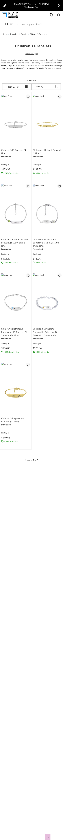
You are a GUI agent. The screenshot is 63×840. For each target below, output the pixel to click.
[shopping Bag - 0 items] (59, 16)
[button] (59, 5)
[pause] (4, 5)
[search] (6, 24)
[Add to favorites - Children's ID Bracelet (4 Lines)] (28, 96)
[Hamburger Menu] (4, 15)
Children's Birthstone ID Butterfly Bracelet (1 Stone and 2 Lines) (46, 242)
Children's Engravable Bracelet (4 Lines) (12, 420)
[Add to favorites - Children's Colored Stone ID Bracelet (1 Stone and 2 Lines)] (28, 186)
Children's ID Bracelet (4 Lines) (13, 152)
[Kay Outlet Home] (13, 15)
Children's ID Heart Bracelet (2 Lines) (47, 152)
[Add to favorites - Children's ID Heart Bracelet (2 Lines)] (59, 96)
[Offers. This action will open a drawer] (51, 15)
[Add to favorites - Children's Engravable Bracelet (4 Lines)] (28, 365)
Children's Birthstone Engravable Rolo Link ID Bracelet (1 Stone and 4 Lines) (45, 332)
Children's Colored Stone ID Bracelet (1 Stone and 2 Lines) (15, 242)
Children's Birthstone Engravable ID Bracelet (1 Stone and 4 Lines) (14, 332)
